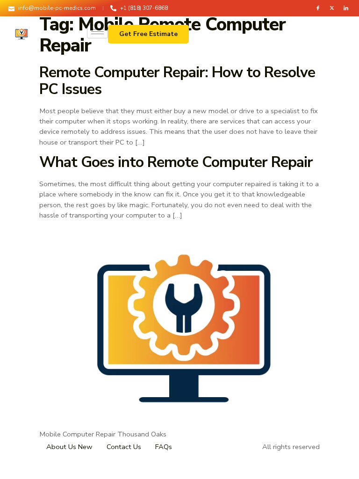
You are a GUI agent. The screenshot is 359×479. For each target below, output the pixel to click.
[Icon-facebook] (318, 8)
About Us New (69, 446)
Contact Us (124, 446)
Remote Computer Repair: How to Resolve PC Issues (177, 81)
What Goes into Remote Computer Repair (176, 162)
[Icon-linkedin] (346, 8)
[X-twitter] (332, 8)
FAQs (163, 446)
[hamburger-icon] (97, 31)
